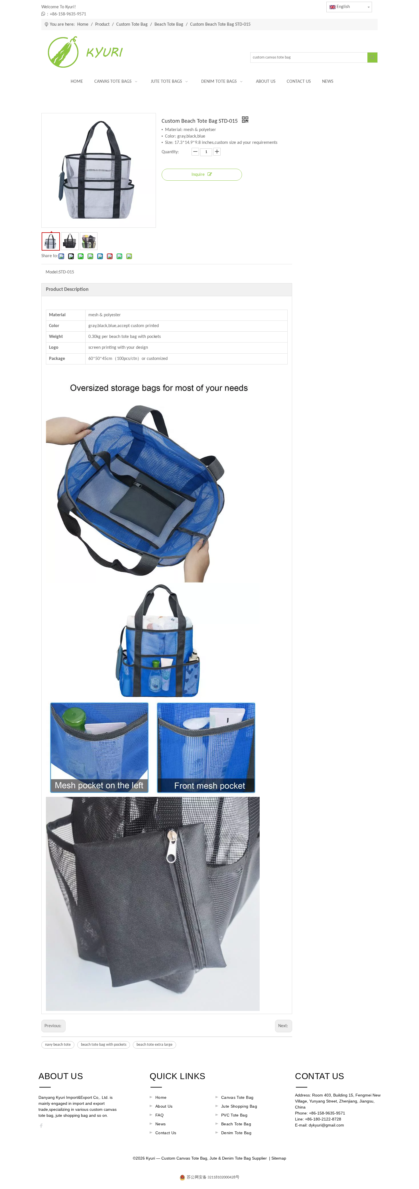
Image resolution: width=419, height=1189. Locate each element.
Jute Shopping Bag (239, 1106)
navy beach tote (58, 1045)
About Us (164, 1106)
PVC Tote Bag (234, 1115)
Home (160, 1097)
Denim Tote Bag (236, 1132)
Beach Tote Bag (236, 1124)
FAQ (159, 1115)
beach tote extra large (154, 1045)
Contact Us (165, 1132)
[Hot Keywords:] (372, 58)
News (160, 1124)
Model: (52, 272)
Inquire (198, 174)
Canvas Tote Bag (237, 1097)
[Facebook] (43, 1126)
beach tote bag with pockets (103, 1045)
